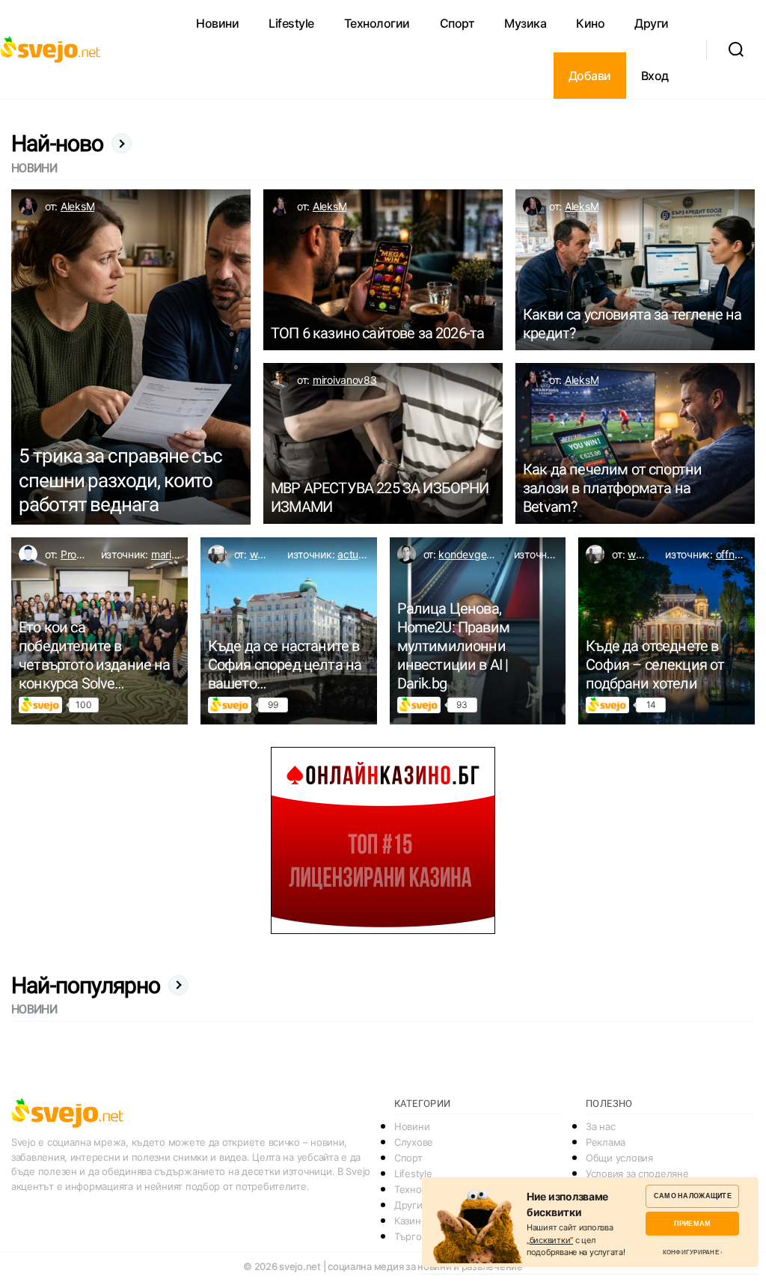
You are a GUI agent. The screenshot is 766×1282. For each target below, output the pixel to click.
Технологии (377, 23)
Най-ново (57, 143)
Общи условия (619, 1158)
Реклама (605, 1142)
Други (651, 23)
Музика (525, 23)
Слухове (413, 1142)
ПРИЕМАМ (692, 1223)
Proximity (83, 554)
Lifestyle (291, 23)
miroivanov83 (345, 379)
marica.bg (175, 554)
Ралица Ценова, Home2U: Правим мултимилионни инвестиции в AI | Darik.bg (453, 645)
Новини (217, 23)
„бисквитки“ (550, 1240)
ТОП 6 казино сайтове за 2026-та (377, 333)
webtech (270, 554)
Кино (590, 23)
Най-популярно (86, 985)
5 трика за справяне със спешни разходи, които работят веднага (120, 480)
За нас (600, 1126)
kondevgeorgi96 (477, 554)
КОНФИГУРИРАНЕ (691, 1252)
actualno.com (369, 554)
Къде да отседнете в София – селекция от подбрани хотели (655, 664)
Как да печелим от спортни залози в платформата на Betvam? (612, 488)
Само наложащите (693, 1195)
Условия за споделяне (637, 1173)
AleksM (77, 206)
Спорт (457, 23)
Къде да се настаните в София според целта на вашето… (285, 664)
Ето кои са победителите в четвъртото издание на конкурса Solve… (95, 655)
